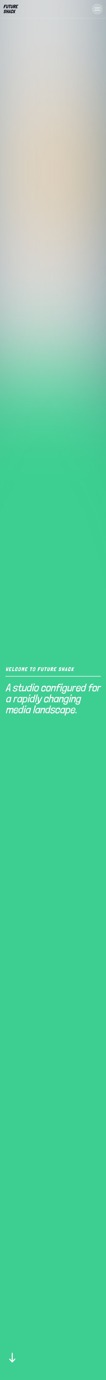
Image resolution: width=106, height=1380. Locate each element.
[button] (95, 9)
